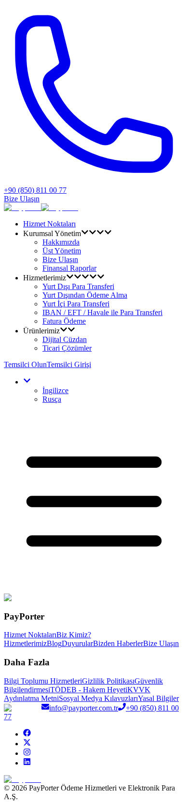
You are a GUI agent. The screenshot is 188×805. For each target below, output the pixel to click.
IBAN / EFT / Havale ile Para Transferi (102, 312)
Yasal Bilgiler (158, 698)
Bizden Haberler (118, 643)
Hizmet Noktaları (49, 224)
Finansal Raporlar (69, 268)
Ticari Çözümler (67, 348)
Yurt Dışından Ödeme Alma (84, 295)
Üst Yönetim (61, 251)
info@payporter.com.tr (83, 708)
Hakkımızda (61, 242)
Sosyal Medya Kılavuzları (98, 698)
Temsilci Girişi (69, 364)
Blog (54, 643)
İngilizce (55, 390)
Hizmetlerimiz (25, 643)
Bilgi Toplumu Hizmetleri (43, 681)
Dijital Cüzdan (64, 339)
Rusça (51, 399)
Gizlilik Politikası (108, 681)
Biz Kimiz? (73, 635)
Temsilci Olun (25, 364)
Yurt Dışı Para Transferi (78, 286)
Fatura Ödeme (64, 321)
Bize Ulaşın (22, 199)
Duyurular (77, 643)
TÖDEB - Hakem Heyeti (88, 690)
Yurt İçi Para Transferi (75, 304)
